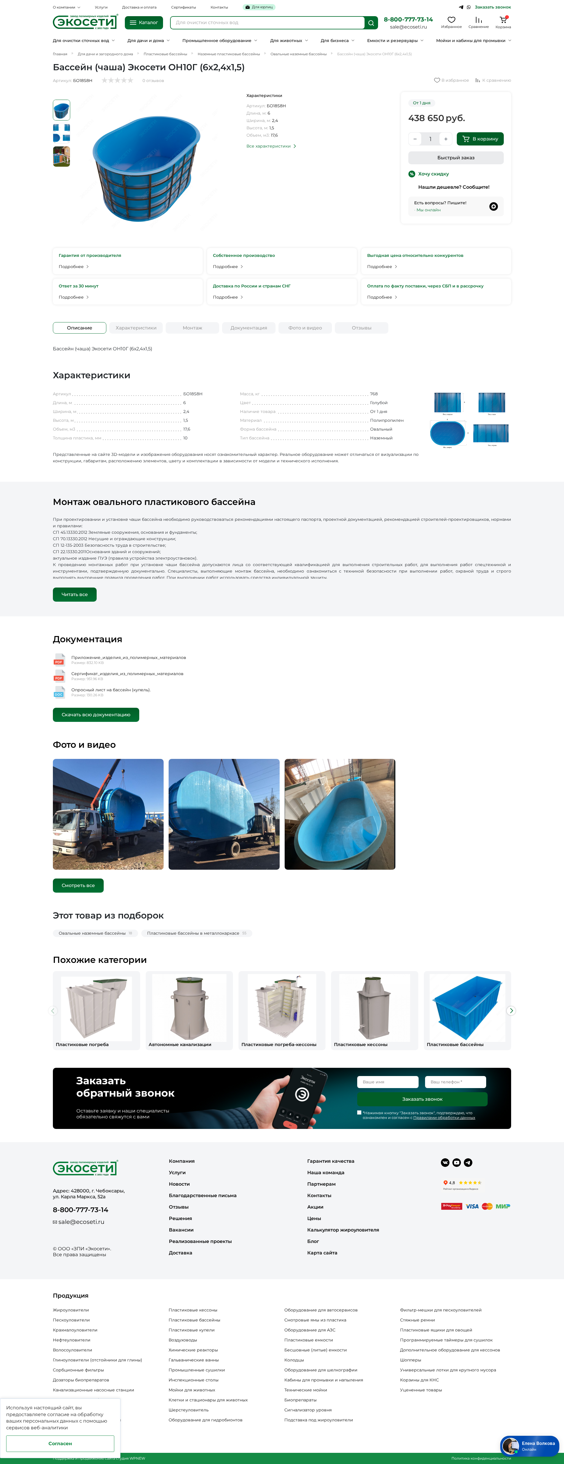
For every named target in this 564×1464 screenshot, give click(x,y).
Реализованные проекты (200, 1241)
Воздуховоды (183, 1340)
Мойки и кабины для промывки (471, 40)
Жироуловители (71, 1310)
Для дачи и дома (145, 40)
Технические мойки (305, 1390)
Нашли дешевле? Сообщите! (453, 187)
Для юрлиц (262, 7)
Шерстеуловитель (189, 1410)
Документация (249, 328)
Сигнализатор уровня (308, 1410)
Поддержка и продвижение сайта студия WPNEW (99, 1458)
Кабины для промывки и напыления (323, 1380)
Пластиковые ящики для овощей (436, 1330)
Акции (315, 1207)
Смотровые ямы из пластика (315, 1320)
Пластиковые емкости (308, 1340)
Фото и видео (305, 328)
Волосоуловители (72, 1350)
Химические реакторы (193, 1350)
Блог (313, 1241)
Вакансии (181, 1230)
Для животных (286, 40)
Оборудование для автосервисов (321, 1310)
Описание (79, 328)
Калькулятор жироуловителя (343, 1230)
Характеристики (136, 328)
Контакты (219, 7)
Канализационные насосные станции (93, 1390)
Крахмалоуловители (75, 1330)
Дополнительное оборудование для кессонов (450, 1350)
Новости (179, 1184)
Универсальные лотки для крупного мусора (448, 1370)
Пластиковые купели (192, 1330)
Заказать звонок (493, 7)
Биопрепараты (300, 1400)
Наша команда (326, 1172)
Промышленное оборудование (216, 40)
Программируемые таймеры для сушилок (446, 1340)
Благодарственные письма (203, 1195)
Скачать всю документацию (96, 714)
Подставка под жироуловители (318, 1420)
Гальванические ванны (194, 1360)
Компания (182, 1161)
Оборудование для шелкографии (320, 1370)
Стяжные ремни (417, 1320)
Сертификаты (183, 7)
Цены (314, 1218)
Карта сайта (322, 1253)
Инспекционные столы (194, 1380)
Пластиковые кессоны (193, 1310)
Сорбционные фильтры (78, 1370)
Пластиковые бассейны (194, 1320)
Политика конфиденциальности (481, 1458)
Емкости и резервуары (392, 40)
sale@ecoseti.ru (408, 27)
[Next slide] (511, 1010)
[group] (96, 1010)
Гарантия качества (331, 1161)
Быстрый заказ (456, 157)
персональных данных (50, 1421)
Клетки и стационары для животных (208, 1400)
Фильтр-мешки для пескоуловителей (441, 1310)
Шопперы (410, 1360)
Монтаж (192, 328)
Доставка (180, 1253)
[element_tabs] (79, 328)
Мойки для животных (192, 1390)
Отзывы (362, 328)
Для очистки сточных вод (81, 40)
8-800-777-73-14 (408, 19)
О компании (64, 7)
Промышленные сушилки (197, 1370)
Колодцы (294, 1360)
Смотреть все (78, 885)
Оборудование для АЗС (309, 1330)
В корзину (485, 139)
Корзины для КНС (419, 1380)
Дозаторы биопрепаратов (81, 1380)
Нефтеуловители (71, 1340)
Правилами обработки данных (444, 1117)
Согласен (60, 1443)
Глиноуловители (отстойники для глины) (97, 1360)
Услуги (101, 7)
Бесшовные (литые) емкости (315, 1350)
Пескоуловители (71, 1320)
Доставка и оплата (139, 7)
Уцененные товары (421, 1390)
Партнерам (321, 1184)
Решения (180, 1218)
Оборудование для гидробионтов (206, 1420)
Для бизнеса (335, 40)
